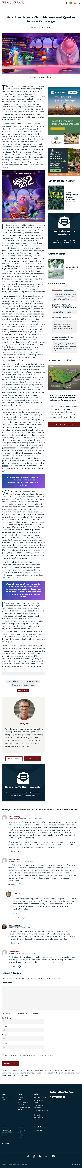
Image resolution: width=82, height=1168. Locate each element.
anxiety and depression (24, 94)
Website (5, 1044)
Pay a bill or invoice (21, 1131)
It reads (5, 466)
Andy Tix (47, 27)
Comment (7, 983)
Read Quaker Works (41, 1110)
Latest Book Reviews (61, 180)
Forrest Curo (56, 317)
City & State (7, 1018)
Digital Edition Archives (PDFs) (7, 1131)
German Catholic (32, 681)
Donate (20, 1135)
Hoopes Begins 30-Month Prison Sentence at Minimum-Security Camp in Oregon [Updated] (64, 337)
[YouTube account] (53, 1156)
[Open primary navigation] (79, 3)
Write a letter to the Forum (23, 1103)
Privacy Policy (75, 1164)
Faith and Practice (14, 681)
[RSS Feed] (40, 1156)
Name (5, 1027)
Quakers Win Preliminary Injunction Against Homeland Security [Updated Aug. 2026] (64, 305)
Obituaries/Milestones (41, 1097)
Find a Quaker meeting (38, 1101)
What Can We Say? (69, 290)
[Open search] (66, 2)
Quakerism (17, 685)
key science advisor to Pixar (25, 392)
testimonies (29, 685)
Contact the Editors (6, 1098)
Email (4, 1035)
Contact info (38, 1130)
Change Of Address (5, 1136)
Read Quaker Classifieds (38, 1106)
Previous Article (14, 759)
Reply (13, 851)
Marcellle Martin (15, 926)
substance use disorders (12, 104)
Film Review (23, 690)
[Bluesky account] (46, 1156)
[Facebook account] (28, 1156)
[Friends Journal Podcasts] (34, 1156)
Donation (5, 1143)
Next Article (32, 759)
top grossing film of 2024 (23, 117)
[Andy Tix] (24, 709)
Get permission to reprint (24, 1108)
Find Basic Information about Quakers (40, 1117)
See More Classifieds (64, 425)
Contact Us (21, 1138)
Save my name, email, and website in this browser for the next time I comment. (29, 1055)
